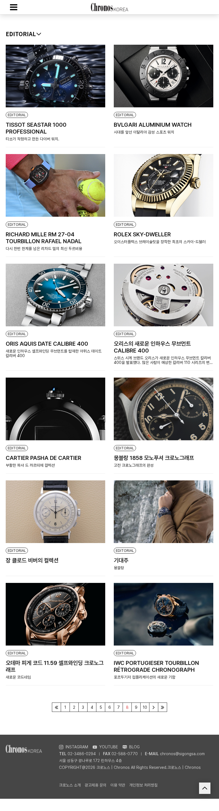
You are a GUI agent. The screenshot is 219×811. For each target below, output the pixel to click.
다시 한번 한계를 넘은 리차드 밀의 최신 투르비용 (44, 248)
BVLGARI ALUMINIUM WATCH (153, 124)
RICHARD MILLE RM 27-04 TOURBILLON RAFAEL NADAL (44, 238)
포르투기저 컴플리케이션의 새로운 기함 (144, 677)
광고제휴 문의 (95, 785)
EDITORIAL (17, 115)
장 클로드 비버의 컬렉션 (32, 560)
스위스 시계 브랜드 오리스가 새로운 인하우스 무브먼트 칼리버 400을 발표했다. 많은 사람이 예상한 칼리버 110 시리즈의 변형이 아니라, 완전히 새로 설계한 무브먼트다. (163, 360)
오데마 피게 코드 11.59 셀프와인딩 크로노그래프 (55, 666)
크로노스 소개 (70, 785)
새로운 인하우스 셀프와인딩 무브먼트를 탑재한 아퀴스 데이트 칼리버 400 (54, 353)
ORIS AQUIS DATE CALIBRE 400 (47, 343)
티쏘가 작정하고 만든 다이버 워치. (32, 139)
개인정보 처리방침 (143, 785)
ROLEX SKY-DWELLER (142, 234)
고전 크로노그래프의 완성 (134, 465)
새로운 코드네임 (18, 677)
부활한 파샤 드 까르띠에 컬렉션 (30, 465)
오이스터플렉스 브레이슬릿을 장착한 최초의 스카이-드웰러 (160, 241)
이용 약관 (117, 785)
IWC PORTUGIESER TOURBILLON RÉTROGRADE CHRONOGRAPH (156, 666)
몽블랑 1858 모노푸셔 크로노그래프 (154, 457)
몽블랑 (119, 568)
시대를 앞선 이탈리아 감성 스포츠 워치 (144, 132)
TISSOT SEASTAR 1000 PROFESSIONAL (36, 128)
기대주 (121, 560)
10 (145, 707)
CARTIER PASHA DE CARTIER (43, 457)
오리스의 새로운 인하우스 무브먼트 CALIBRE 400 (152, 347)
